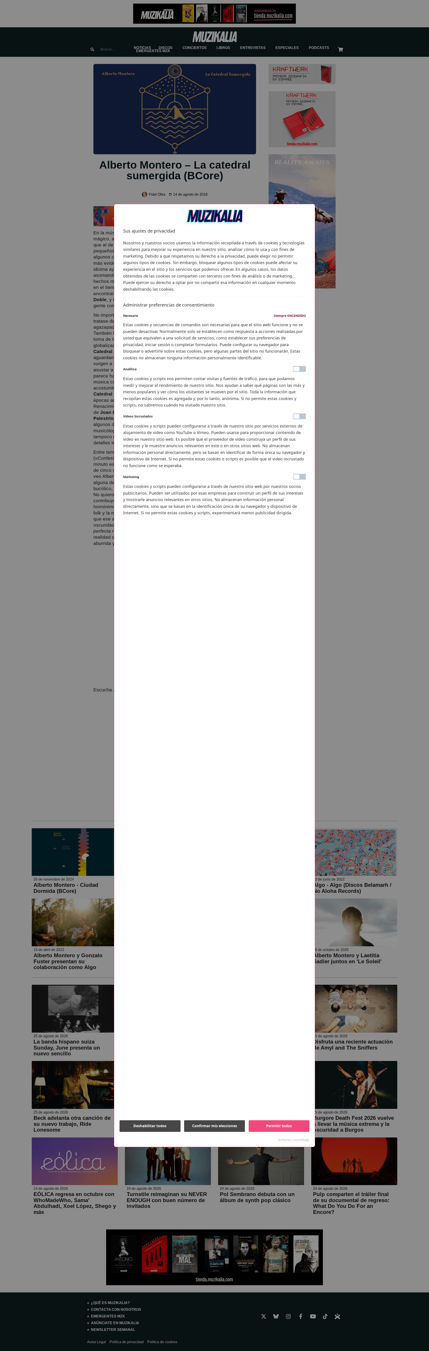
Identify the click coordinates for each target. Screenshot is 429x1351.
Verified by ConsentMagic (293, 1139)
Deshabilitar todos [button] (149, 1125)
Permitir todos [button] (279, 1125)
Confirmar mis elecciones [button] (214, 1125)
